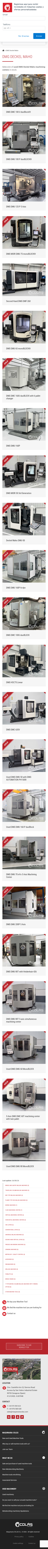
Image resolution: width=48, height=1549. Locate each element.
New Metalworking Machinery (13, 1469)
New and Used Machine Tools (12, 1438)
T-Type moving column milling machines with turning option (21, 1285)
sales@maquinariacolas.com (17, 1412)
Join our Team (7, 1449)
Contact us (11, 1313)
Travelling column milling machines (17, 1190)
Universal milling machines (14, 1234)
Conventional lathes (12, 1230)
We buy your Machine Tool (17, 1301)
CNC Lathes (9, 1225)
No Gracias (23, 36)
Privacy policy (18, 1537)
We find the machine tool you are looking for (24, 1307)
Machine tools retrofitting (11, 1475)
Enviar (39, 36)
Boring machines (11, 1205)
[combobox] (7, 28)
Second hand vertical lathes (14, 1239)
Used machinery (8, 1495)
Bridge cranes (10, 1279)
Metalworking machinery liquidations (15, 1511)
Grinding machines (11, 1249)
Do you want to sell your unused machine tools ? (19, 1500)
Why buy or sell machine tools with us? (16, 1444)
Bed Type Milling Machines (14, 1195)
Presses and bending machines (15, 1244)
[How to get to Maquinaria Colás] (21, 1360)
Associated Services (9, 1480)
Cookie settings (18, 1543)
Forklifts (9, 1274)
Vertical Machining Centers (14, 1215)
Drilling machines (11, 1269)
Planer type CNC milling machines (16, 1200)
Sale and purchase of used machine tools (17, 1464)
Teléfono (6, 24)
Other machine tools (12, 1292)
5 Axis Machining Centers (13, 1210)
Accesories (9, 1259)
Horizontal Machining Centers (15, 1220)
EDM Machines (10, 1264)
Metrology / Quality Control (15, 1254)
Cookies (31, 1537)
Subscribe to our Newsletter (24, 1346)
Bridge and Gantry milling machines (17, 1185)
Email (5, 14)
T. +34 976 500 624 (14, 1406)
